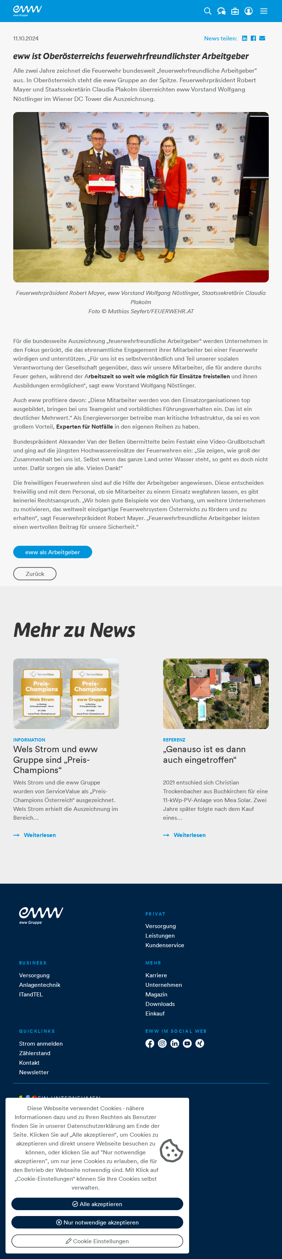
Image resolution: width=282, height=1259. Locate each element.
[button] (262, 11)
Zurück (35, 573)
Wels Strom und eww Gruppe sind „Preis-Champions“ (55, 759)
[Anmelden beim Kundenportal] (249, 11)
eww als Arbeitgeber (52, 552)
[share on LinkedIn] (244, 38)
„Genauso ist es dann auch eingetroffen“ (204, 754)
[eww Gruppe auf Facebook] (149, 1043)
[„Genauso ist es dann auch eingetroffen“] (216, 694)
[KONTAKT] (221, 11)
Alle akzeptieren (100, 1204)
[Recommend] (262, 38)
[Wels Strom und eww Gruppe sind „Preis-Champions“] (66, 694)
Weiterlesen (39, 835)
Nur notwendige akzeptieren (100, 1222)
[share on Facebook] (253, 38)
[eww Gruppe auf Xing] (199, 1043)
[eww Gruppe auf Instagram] (162, 1043)
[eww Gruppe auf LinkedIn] (174, 1043)
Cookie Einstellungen (100, 1241)
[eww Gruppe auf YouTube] (187, 1043)
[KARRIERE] (235, 11)
